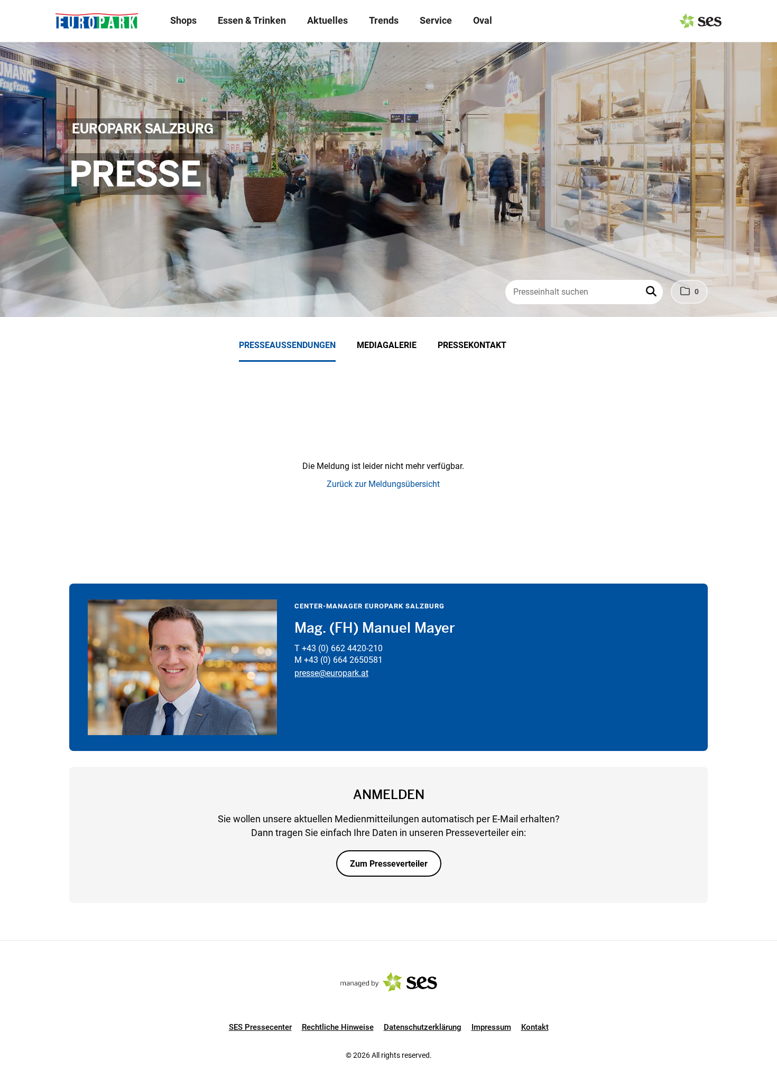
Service (436, 20)
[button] (652, 292)
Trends (384, 20)
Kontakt (535, 1027)
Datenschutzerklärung (422, 1027)
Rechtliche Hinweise (338, 1027)
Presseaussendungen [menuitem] (287, 345)
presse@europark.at (331, 673)
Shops (183, 20)
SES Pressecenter (260, 1027)
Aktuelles (327, 20)
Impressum (491, 1027)
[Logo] (97, 21)
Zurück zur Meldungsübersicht (383, 484)
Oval (482, 20)
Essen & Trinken (252, 20)
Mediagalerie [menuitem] (387, 345)
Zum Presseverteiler (389, 864)
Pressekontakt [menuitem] (472, 345)
